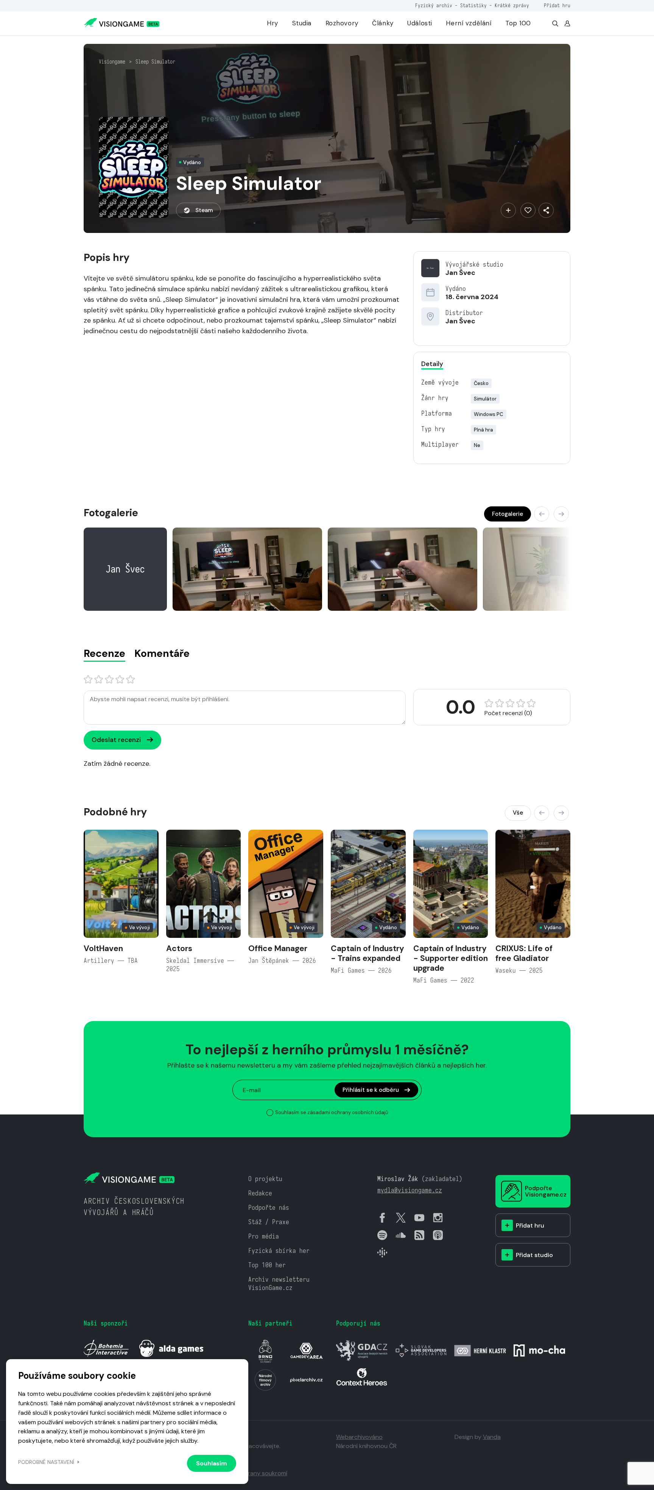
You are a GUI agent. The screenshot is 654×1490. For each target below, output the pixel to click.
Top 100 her (267, 1265)
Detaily (432, 364)
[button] (541, 514)
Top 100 (518, 23)
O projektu (265, 1179)
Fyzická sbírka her (279, 1251)
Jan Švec (460, 272)
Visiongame (112, 61)
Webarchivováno (359, 1437)
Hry (272, 23)
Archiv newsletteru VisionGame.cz (279, 1284)
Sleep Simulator (155, 61)
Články (382, 23)
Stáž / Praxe (268, 1222)
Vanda (492, 1437)
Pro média (263, 1236)
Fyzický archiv (433, 5)
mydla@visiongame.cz (409, 1190)
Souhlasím (211, 1463)
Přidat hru (557, 5)
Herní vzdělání (468, 23)
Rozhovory (341, 23)
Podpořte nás (268, 1208)
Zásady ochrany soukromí (251, 1473)
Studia (301, 23)
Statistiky (473, 5)
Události (419, 23)
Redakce (260, 1193)
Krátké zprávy (512, 5)
